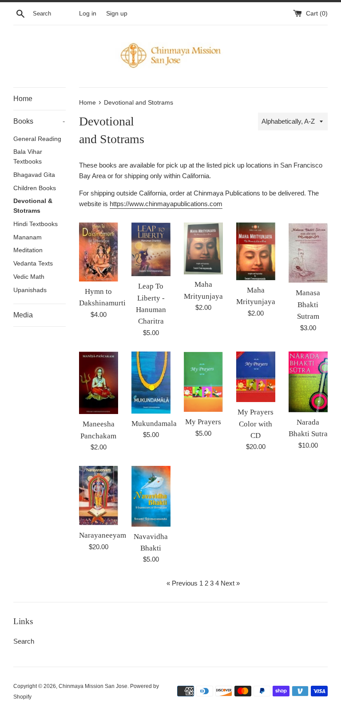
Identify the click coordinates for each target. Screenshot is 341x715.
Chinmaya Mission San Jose (93, 686)
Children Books (34, 188)
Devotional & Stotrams (32, 206)
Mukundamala (154, 423)
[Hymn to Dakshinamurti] (98, 252)
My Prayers (203, 422)
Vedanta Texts (33, 263)
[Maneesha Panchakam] (98, 383)
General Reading (37, 139)
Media (23, 315)
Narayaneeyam (102, 535)
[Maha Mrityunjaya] (203, 248)
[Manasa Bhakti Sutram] (308, 253)
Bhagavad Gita (34, 175)
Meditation (28, 250)
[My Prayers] (203, 382)
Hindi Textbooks (35, 224)
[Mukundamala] (150, 383)
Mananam (27, 237)
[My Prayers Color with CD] (255, 377)
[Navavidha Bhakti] (150, 496)
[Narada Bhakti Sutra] (308, 382)
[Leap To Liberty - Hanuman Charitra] (150, 249)
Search (23, 641)
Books (39, 121)
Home (22, 98)
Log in (87, 13)
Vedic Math (28, 276)
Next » (230, 583)
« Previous (182, 583)
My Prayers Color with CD (256, 424)
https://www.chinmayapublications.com (166, 203)
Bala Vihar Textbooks (27, 156)
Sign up (116, 13)
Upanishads (30, 290)
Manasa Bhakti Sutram (308, 304)
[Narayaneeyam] (98, 495)
